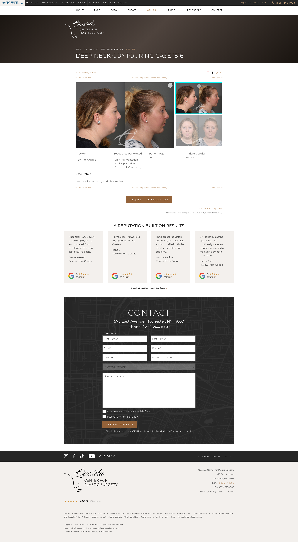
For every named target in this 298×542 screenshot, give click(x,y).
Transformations (98, 3)
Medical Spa (32, 3)
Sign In (217, 72)
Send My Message (119, 424)
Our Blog (107, 456)
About (80, 10)
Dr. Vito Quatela (87, 159)
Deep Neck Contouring (128, 167)
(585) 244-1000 (156, 326)
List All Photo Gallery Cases (210, 208)
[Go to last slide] (199, 86)
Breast (132, 10)
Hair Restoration (50, 3)
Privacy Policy (160, 431)
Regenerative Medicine (74, 3)
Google (83, 276)
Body (114, 10)
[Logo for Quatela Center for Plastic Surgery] (84, 38)
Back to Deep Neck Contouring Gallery (149, 77)
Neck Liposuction (125, 163)
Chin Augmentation (126, 159)
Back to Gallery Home (86, 72)
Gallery (152, 10)
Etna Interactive (105, 531)
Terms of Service (178, 431)
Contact (216, 10)
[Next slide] (199, 143)
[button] (94, 78)
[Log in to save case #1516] (208, 72)
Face (97, 10)
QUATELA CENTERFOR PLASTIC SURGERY (12, 3)
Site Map (204, 456)
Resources (194, 10)
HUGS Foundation (119, 3)
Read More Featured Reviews (148, 288)
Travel (172, 10)
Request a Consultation (253, 3)
